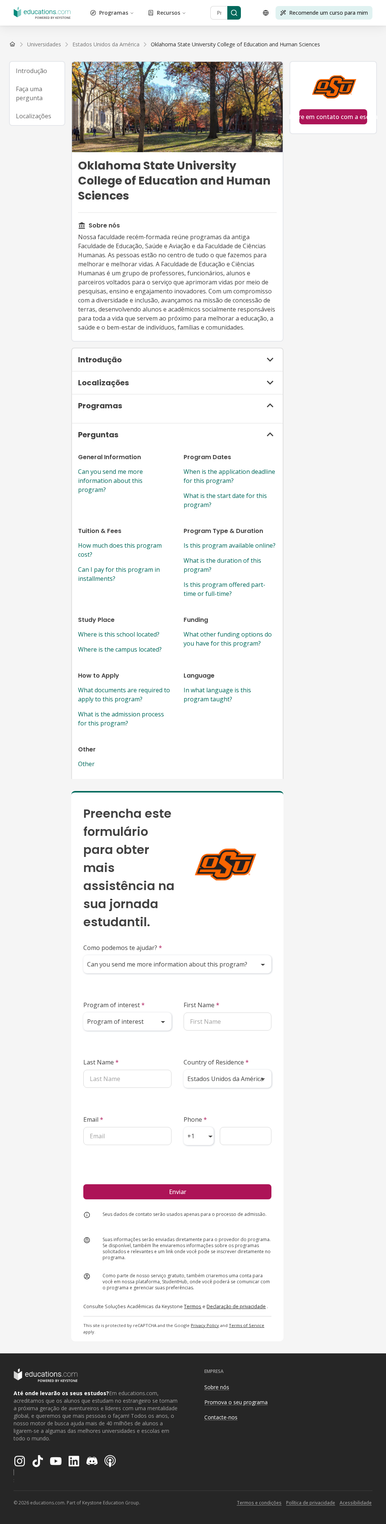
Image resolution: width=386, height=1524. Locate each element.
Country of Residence (216, 1062)
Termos (192, 1306)
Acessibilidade (356, 1503)
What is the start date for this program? (225, 500)
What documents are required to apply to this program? (124, 694)
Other (86, 764)
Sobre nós (216, 1387)
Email (93, 1119)
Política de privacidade (310, 1503)
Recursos (168, 12)
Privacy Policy (205, 1325)
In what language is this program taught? (217, 694)
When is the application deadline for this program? (229, 476)
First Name (201, 1005)
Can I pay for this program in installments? (119, 574)
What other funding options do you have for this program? (228, 638)
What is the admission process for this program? (121, 718)
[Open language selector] (266, 13)
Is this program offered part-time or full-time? (224, 589)
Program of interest (114, 1005)
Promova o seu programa (236, 1402)
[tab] (37, 71)
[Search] (234, 13)
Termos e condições (259, 1503)
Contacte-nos (220, 1417)
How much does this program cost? (120, 550)
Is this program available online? (230, 545)
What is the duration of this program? (222, 565)
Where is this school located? (118, 634)
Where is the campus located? (120, 649)
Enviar (177, 1192)
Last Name (101, 1062)
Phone (195, 1119)
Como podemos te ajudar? (122, 948)
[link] (235, 44)
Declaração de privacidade (236, 1306)
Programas (113, 12)
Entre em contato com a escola (333, 117)
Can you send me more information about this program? (110, 480)
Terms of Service (246, 1325)
